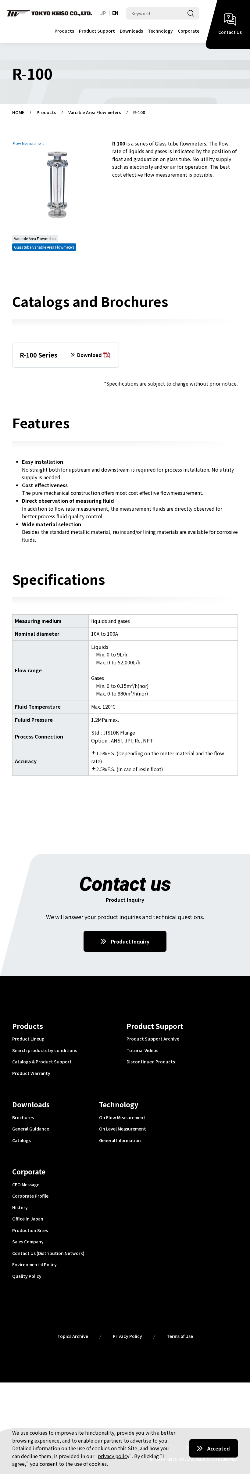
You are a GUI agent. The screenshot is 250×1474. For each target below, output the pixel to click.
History (20, 1207)
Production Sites (30, 1230)
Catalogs (21, 1140)
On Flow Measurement (122, 1117)
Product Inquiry (130, 941)
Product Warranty (31, 1073)
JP (103, 13)
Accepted (218, 1448)
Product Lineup (28, 1039)
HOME (18, 112)
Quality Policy (26, 1276)
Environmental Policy (34, 1264)
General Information (120, 1140)
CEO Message (25, 1185)
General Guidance (30, 1129)
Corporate (188, 31)
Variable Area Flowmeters (94, 112)
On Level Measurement (122, 1129)
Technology (160, 31)
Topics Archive (72, 1336)
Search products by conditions (44, 1050)
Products (64, 31)
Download (89, 355)
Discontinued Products (151, 1062)
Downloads (131, 31)
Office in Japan (27, 1219)
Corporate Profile (30, 1196)
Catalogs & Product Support (42, 1062)
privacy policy (113, 1456)
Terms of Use (180, 1336)
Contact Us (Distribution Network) (48, 1253)
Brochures (23, 1117)
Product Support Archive (153, 1039)
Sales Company (28, 1242)
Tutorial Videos (142, 1050)
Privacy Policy (127, 1336)
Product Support (97, 31)
